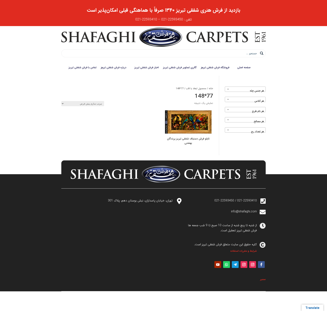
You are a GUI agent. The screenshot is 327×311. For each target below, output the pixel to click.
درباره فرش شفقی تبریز (113, 67)
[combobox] (245, 89)
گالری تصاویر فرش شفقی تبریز (180, 67)
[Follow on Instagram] (252, 264)
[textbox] (245, 91)
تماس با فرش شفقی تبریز (83, 67)
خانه (211, 89)
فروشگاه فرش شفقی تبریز (215, 67)
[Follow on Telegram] (235, 264)
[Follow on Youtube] (217, 264)
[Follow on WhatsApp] (226, 264)
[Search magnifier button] (261, 53)
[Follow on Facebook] (261, 264)
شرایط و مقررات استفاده (243, 251)
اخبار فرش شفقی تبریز (146, 67)
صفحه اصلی (244, 67)
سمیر (263, 279)
